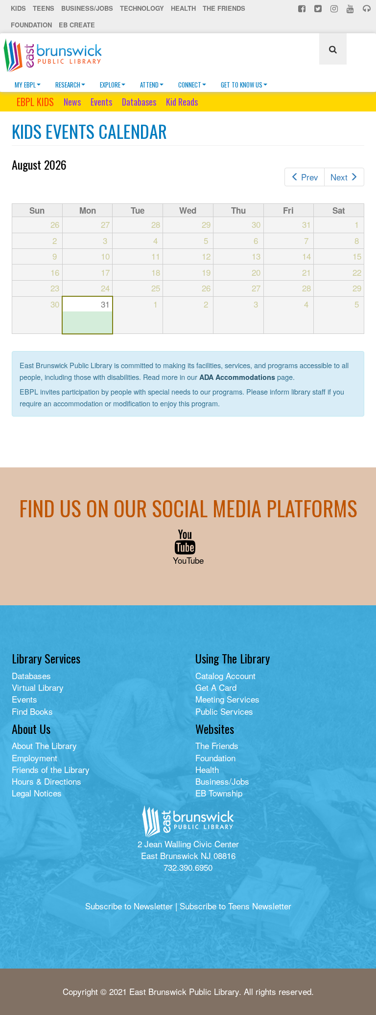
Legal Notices (37, 793)
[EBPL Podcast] (367, 8)
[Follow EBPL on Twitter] (319, 8)
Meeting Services (227, 699)
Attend (149, 84)
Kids (18, 8)
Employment (34, 757)
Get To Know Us (241, 84)
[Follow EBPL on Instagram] (335, 8)
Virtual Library (38, 687)
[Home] (56, 55)
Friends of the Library (51, 769)
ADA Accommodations (237, 377)
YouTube (188, 560)
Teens (43, 8)
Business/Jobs (87, 8)
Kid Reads (182, 101)
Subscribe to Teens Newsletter (235, 906)
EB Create (77, 24)
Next (339, 177)
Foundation (31, 24)
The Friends (224, 8)
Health (183, 8)
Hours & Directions (46, 781)
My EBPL (25, 84)
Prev (309, 177)
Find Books (32, 711)
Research (67, 84)
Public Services (224, 711)
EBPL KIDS (35, 101)
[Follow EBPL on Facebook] (303, 8)
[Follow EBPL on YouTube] (351, 8)
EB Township (218, 793)
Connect (189, 84)
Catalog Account (225, 675)
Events (101, 101)
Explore (110, 84)
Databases (139, 101)
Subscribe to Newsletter (129, 906)
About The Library (44, 745)
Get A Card (215, 687)
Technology (142, 8)
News (72, 101)
